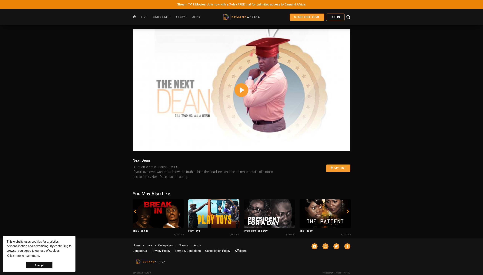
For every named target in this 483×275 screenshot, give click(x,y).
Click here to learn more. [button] (23, 255)
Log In (335, 17)
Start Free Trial (307, 17)
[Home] (135, 17)
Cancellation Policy (217, 251)
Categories (165, 245)
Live (149, 245)
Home (137, 245)
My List (340, 168)
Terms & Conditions (188, 251)
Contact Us (140, 251)
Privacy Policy (161, 251)
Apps (197, 245)
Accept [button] (39, 265)
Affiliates (241, 251)
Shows (183, 245)
